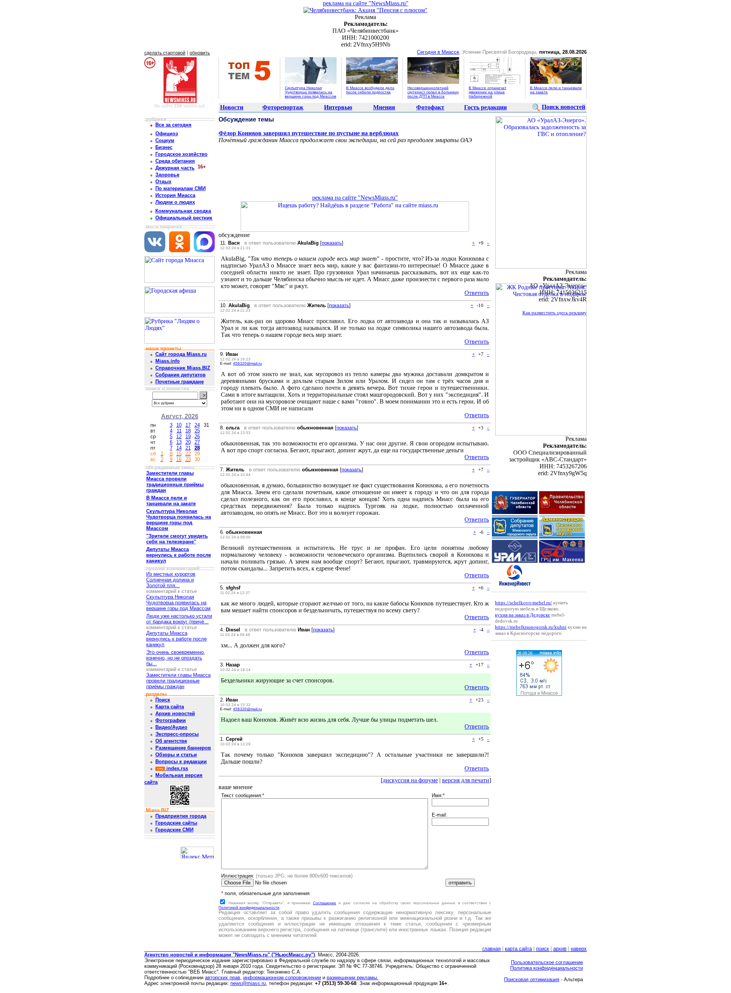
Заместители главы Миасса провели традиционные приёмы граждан (178, 680)
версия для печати (465, 780)
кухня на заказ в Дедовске (522, 615)
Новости (231, 107)
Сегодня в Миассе (438, 52)
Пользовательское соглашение (547, 962)
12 (179, 436)
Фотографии (170, 720)
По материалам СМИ (180, 188)
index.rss (176, 768)
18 (188, 431)
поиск (542, 948)
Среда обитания (175, 161)
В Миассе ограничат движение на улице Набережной (487, 92)
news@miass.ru (248, 983)
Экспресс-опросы (177, 734)
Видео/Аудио (171, 727)
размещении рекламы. (352, 977)
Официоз (166, 133)
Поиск (162, 700)
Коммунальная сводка (183, 211)
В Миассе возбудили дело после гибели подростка (370, 90)
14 (179, 448)
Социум (164, 140)
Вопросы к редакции (181, 761)
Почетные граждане (179, 381)
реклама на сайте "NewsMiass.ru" (366, 3)
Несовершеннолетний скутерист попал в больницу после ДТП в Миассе (433, 92)
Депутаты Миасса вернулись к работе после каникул (176, 638)
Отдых (163, 181)
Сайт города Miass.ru (181, 354)
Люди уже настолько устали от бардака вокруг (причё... (179, 619)
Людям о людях (175, 202)
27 (197, 442)
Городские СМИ (174, 830)
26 (197, 436)
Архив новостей (175, 713)
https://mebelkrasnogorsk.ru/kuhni (531, 627)
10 (179, 425)
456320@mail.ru (247, 363)
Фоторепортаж (282, 107)
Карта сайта (169, 707)
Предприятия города (180, 816)
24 (197, 425)
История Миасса (175, 195)
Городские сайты (176, 823)
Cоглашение (324, 903)
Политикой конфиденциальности (249, 907)
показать (332, 243)
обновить (200, 53)
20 (188, 442)
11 (179, 431)
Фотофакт (430, 107)
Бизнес (163, 147)
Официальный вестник (183, 218)
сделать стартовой (164, 53)
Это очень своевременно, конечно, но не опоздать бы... (175, 657)
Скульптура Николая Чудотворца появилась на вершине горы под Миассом (310, 92)
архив (560, 948)
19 (188, 436)
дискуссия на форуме (410, 780)
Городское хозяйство (181, 154)
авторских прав (222, 977)
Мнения (384, 107)
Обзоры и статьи (176, 755)
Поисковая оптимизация (531, 979)
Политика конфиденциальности (546, 968)
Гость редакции (485, 107)
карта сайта (518, 948)
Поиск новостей (563, 107)
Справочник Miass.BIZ (182, 368)
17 (188, 425)
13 (179, 442)
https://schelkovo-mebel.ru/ (523, 602)
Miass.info (167, 361)
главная (491, 948)
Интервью (338, 107)
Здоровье (167, 175)
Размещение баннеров (183, 748)
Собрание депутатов (180, 375)
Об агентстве (171, 741)
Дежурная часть (175, 168)
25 (197, 431)
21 (188, 448)
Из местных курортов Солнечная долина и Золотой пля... (170, 579)
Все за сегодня (173, 125)
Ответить (476, 293)
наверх (579, 948)
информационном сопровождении (282, 977)
